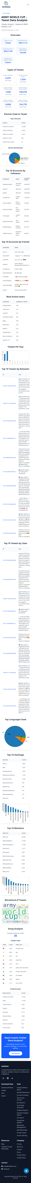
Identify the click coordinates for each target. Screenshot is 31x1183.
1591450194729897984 (9, 533)
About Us (20, 1147)
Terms (19, 1152)
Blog (2, 1144)
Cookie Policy (21, 1158)
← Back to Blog (5, 13)
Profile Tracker (21, 1133)
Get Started (15, 1053)
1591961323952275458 (9, 520)
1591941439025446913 (9, 471)
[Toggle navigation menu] (28, 5)
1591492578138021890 (9, 706)
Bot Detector (21, 1103)
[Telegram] (26, 1170)
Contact (19, 1149)
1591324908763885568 (9, 486)
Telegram (6, 1169)
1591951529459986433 (9, 504)
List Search (20, 1118)
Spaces (3, 1096)
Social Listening (22, 1135)
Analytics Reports (22, 1110)
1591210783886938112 (9, 438)
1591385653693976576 (9, 457)
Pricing (19, 1144)
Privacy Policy (21, 1155)
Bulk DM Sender (22, 1130)
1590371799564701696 (9, 386)
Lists (2, 1093)
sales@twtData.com (8, 1166)
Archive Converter (23, 1095)
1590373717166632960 (9, 403)
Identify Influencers (23, 1092)
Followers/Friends (7, 1088)
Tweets (3, 1090)
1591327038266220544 (9, 421)
